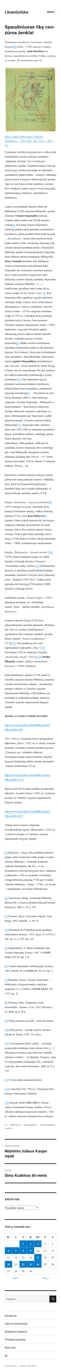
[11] (37, 565)
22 (23, 1264)
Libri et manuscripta (16, 1323)
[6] (28, 393)
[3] (44, 293)
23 (30, 1264)
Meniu (50, 11)
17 (38, 1257)
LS (6, 1124)
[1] (6, 852)
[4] (17, 343)
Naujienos (11, 1315)
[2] (13, 224)
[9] (45, 515)
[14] (37, 656)
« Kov (15, 1278)
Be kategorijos (30, 1124)
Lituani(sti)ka (16, 12)
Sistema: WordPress (28, 1365)
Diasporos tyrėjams (16, 1331)
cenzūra (8, 1128)
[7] (19, 424)
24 (38, 1264)
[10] (50, 552)
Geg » (46, 1278)
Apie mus (10, 1347)
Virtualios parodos (15, 1339)
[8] (49, 502)
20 (8, 1264)
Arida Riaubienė (47, 1124)
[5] (19, 379)
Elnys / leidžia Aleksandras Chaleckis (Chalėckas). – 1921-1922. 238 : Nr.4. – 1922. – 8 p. (29, 141)
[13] (43, 647)
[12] (13, 643)
